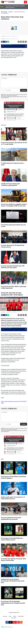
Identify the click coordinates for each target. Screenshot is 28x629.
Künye (10, 616)
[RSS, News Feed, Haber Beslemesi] (20, 622)
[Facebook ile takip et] (7, 622)
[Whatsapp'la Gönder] (8, 42)
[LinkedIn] (6, 42)
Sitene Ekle (13, 618)
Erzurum (11, 11)
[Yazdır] (19, 42)
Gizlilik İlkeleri (21, 616)
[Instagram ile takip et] (17, 622)
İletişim (14, 616)
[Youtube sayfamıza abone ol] (14, 622)
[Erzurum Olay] (8, 2)
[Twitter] (4, 42)
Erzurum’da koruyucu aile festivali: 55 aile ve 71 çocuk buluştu (16, 6)
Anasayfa (5, 11)
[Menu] (25, 2)
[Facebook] (2, 42)
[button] (21, 42)
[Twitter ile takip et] (10, 622)
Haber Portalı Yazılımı (8, 627)
